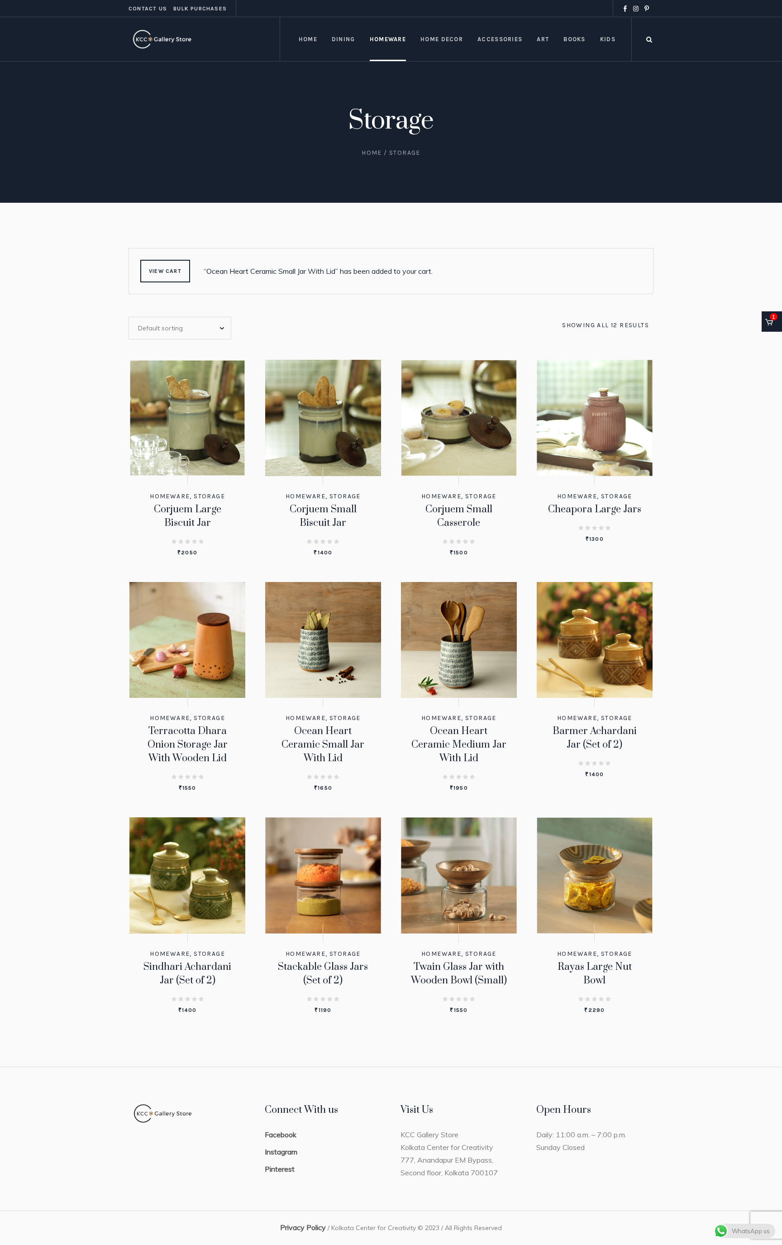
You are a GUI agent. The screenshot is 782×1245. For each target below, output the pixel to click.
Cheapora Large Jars (594, 509)
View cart (165, 271)
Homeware (170, 496)
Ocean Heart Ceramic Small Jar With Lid (322, 744)
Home (372, 153)
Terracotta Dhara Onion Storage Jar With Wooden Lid (188, 744)
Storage (209, 496)
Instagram (281, 1151)
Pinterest (280, 1168)
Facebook (280, 1134)
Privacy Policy (303, 1227)
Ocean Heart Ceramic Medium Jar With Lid (458, 744)
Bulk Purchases (200, 8)
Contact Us (148, 8)
